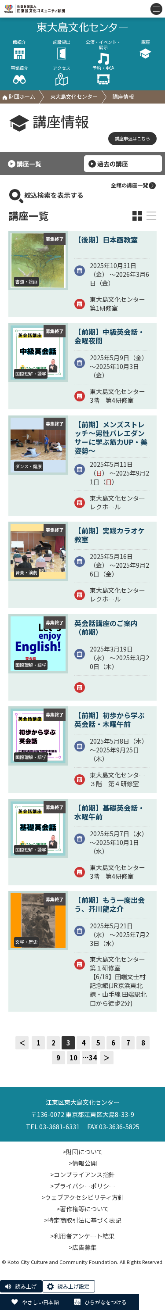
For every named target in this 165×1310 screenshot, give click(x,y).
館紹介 (19, 42)
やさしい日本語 (40, 1302)
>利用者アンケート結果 (82, 1235)
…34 (89, 1057)
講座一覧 (29, 163)
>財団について (82, 1151)
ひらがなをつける (105, 1302)
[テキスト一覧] (151, 216)
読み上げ (26, 1286)
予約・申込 (103, 68)
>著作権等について (82, 1208)
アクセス (61, 68)
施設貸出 (61, 42)
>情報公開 (83, 1163)
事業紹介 (19, 68)
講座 (145, 42)
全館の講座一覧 (129, 185)
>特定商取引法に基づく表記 (82, 1220)
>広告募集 (83, 1247)
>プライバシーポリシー (82, 1185)
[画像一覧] (137, 216)
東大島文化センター (74, 96)
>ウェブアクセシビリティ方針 (82, 1197)
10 (73, 1057)
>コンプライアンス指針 (82, 1174)
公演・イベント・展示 (103, 44)
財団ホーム (21, 96)
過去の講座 (112, 163)
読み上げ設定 (73, 1286)
